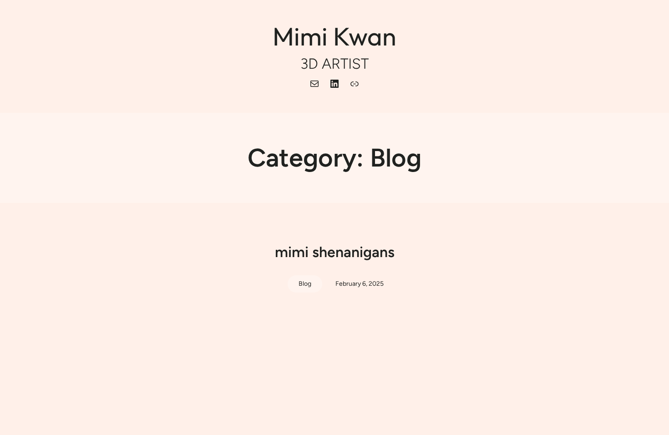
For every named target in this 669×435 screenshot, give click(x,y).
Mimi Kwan (334, 36)
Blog (305, 284)
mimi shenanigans (335, 252)
